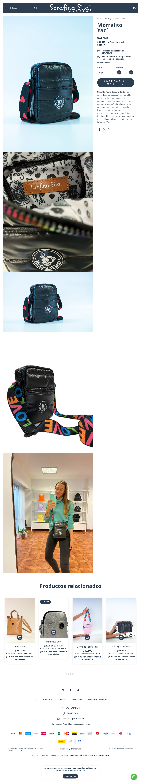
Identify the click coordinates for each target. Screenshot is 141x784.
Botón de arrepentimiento (97, 755)
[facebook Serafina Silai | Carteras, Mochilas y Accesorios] (70, 689)
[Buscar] (34, 8)
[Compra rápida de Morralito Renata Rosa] (87, 637)
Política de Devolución (98, 699)
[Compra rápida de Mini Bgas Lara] (53, 632)
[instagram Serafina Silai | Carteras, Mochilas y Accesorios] (62, 689)
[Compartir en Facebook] (99, 129)
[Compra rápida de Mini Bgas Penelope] (121, 637)
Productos (47, 699)
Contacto (61, 699)
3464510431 (72, 713)
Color (99, 67)
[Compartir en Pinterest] (109, 129)
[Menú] (6, 8)
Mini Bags (108, 19)
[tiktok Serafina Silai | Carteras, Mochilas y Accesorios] (78, 689)
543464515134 (73, 708)
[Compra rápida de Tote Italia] (19, 637)
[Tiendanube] (71, 749)
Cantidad (119, 67)
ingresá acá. (76, 755)
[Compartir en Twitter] (104, 129)
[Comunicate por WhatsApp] (134, 777)
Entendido (70, 776)
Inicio (99, 19)
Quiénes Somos (76, 699)
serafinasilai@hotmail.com (72, 719)
